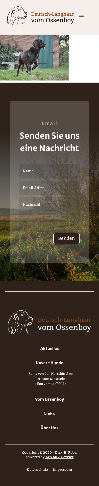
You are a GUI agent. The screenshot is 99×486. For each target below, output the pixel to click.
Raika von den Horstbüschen (51, 374)
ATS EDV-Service (59, 456)
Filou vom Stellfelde (50, 384)
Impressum (62, 470)
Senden (66, 238)
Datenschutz (37, 470)
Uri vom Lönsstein (50, 379)
